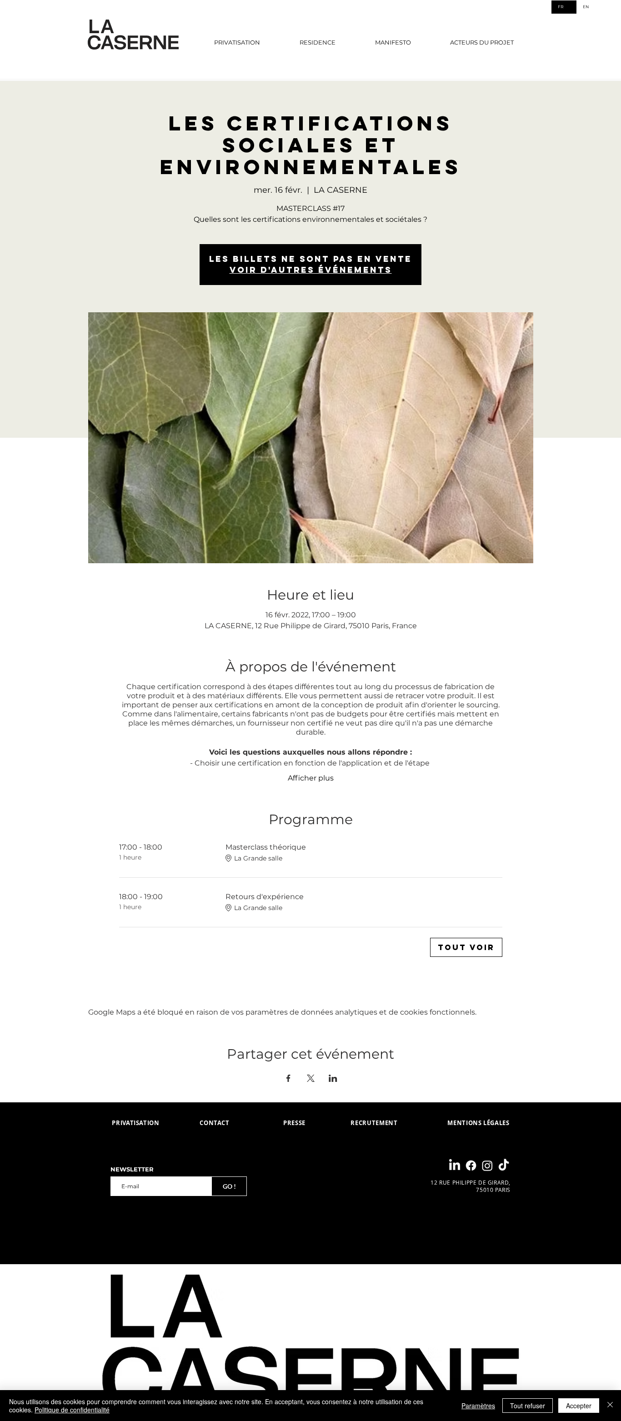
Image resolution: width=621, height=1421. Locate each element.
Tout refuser (527, 1405)
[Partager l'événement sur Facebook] (288, 1078)
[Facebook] (471, 1165)
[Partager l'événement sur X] (310, 1078)
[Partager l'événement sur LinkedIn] (333, 1078)
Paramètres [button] (478, 1405)
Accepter (578, 1405)
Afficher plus (311, 778)
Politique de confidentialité (72, 1409)
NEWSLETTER (132, 1169)
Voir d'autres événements (311, 270)
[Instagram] (487, 1165)
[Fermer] (610, 1405)
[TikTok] (504, 1165)
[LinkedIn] (454, 1165)
